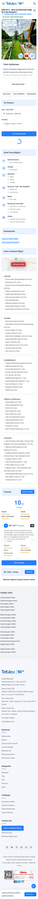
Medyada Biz (6, 751)
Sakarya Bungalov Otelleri (8, 652)
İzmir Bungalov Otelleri (7, 638)
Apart (4, 787)
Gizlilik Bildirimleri (8, 809)
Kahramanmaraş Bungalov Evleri (10, 641)
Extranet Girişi (7, 833)
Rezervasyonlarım (8, 754)
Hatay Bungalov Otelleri (7, 635)
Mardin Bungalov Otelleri (7, 649)
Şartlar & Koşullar (8, 805)
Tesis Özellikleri (18, 94)
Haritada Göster (25, 14)
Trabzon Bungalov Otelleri (8, 627)
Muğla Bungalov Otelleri (7, 644)
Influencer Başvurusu (9, 836)
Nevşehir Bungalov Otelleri (8, 621)
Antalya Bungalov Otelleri (7, 597)
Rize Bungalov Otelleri (6, 604)
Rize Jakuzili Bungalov (10, 242)
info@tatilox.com (8, 722)
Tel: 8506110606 (8, 718)
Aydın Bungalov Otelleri (7, 607)
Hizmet (4, 512)
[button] (3, 3)
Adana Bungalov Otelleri (7, 610)
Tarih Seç (29, 894)
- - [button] (13, 123)
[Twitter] (12, 847)
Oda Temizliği (25, 516)
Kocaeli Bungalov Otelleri (7, 618)
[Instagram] (17, 847)
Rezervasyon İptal (8, 758)
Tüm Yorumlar (28, 492)
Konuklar (5, 119)
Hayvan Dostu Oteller (10, 239)
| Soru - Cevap (9, 25)
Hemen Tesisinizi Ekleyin (12, 828)
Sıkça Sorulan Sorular (10, 743)
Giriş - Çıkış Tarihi (7, 109)
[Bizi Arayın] (34, 3)
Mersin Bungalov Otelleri (7, 632)
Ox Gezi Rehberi (7, 747)
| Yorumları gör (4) (9, 21)
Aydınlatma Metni (8, 802)
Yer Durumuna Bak (19, 134)
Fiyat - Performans (8, 516)
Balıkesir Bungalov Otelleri (8, 615)
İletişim (4, 740)
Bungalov (5, 773)
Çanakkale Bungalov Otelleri (8, 600)
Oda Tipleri (7, 94)
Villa (3, 776)
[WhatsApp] (26, 847)
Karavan (5, 783)
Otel (3, 780)
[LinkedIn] (21, 847)
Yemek (23, 512)
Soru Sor (29, 572)
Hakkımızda (6, 736)
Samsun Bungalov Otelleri (8, 624)
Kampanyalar (31, 94)
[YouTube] (31, 847)
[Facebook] (7, 847)
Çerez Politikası (7, 813)
